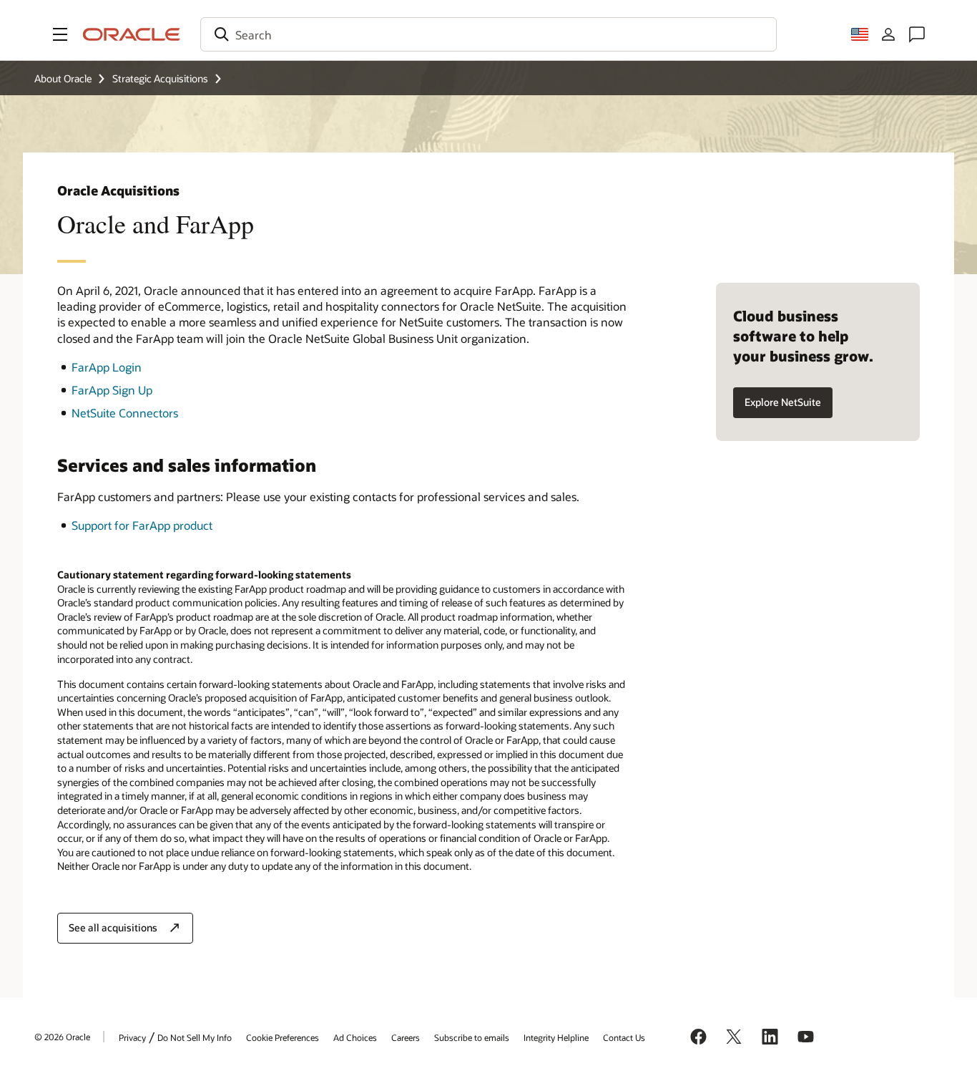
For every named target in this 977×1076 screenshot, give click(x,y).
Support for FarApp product (142, 525)
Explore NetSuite (783, 402)
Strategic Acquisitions (160, 78)
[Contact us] (917, 34)
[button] (60, 34)
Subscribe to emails (471, 1037)
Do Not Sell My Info (194, 1037)
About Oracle (63, 78)
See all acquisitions (113, 927)
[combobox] (488, 34)
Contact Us (624, 1037)
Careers (405, 1037)
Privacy (132, 1037)
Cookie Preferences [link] (282, 1037)
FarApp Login (107, 366)
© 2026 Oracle (62, 1036)
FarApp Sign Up (112, 389)
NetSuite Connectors (125, 412)
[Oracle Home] (131, 34)
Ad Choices (355, 1037)
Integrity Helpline (556, 1037)
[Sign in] (888, 34)
